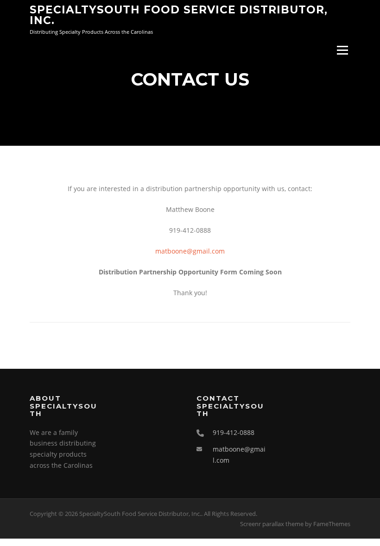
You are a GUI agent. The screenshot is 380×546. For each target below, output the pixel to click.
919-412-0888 (233, 432)
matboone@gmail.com (190, 251)
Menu (342, 50)
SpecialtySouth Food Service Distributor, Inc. (179, 14)
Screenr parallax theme (272, 524)
